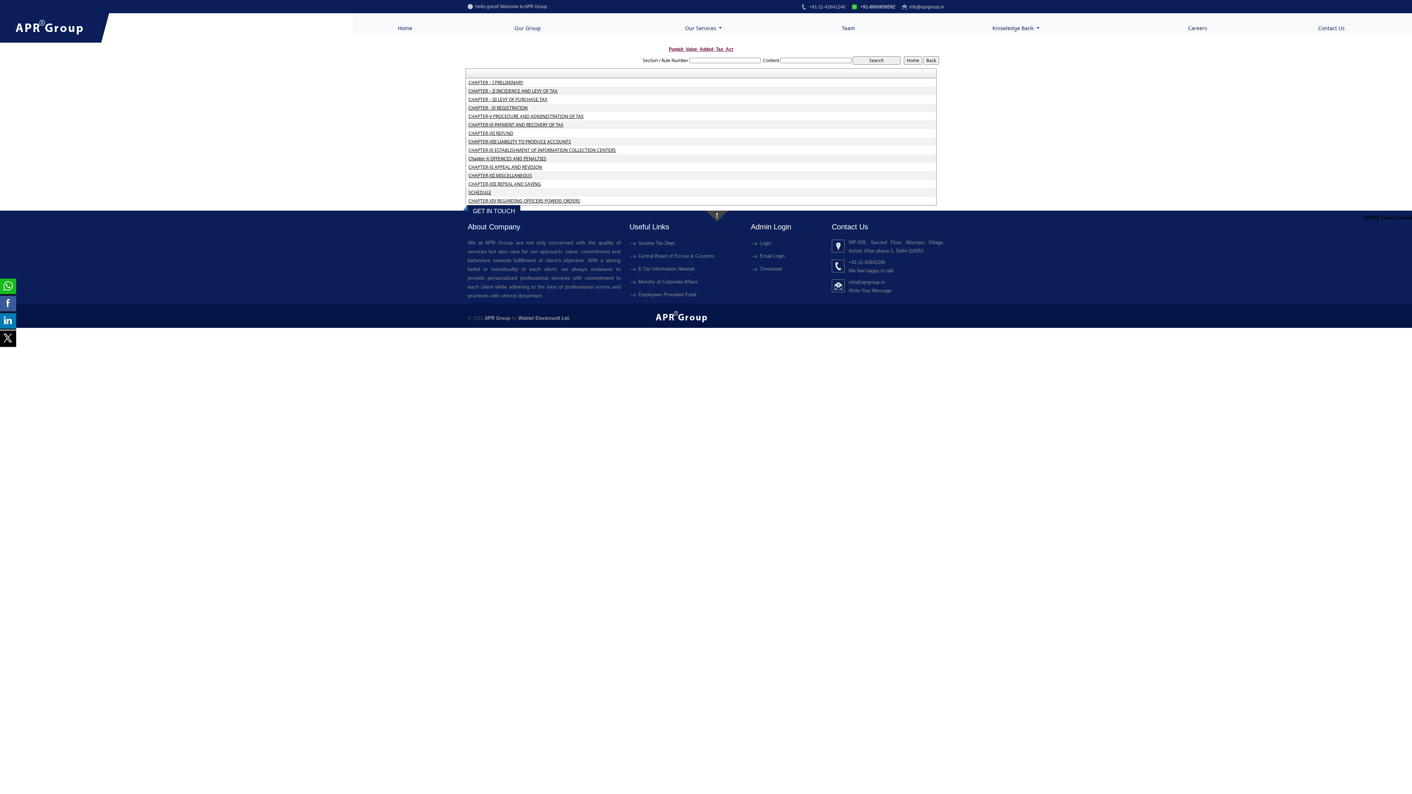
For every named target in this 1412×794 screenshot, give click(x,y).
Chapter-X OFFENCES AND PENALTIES (507, 159)
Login (765, 243)
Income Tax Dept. (657, 243)
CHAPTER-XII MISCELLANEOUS (500, 176)
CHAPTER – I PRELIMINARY (495, 83)
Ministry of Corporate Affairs (668, 282)
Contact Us (1331, 28)
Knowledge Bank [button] (1013, 28)
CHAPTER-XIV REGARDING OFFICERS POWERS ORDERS (524, 201)
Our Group (527, 28)
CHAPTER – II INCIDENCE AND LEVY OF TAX (512, 91)
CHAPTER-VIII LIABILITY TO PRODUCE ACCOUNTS (519, 142)
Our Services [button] (701, 28)
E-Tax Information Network (666, 269)
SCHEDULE (479, 193)
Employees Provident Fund (667, 294)
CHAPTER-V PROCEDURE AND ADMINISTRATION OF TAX (526, 116)
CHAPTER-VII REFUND (490, 133)
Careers (1197, 28)
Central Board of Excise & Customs (676, 256)
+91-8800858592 (877, 7)
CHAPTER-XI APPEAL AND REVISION (505, 167)
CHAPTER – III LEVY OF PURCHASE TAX (507, 100)
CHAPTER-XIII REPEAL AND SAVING (504, 184)
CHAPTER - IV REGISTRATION (498, 108)
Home (405, 28)
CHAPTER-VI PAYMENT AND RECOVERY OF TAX (515, 125)
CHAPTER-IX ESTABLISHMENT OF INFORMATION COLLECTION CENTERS (542, 150)
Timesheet (771, 269)
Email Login (772, 256)
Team (848, 28)
